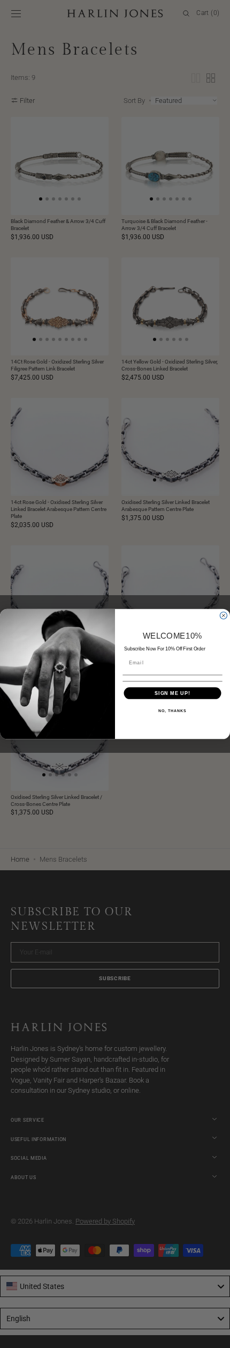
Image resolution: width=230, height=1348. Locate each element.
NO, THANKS (172, 711)
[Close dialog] (223, 615)
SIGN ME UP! (172, 693)
